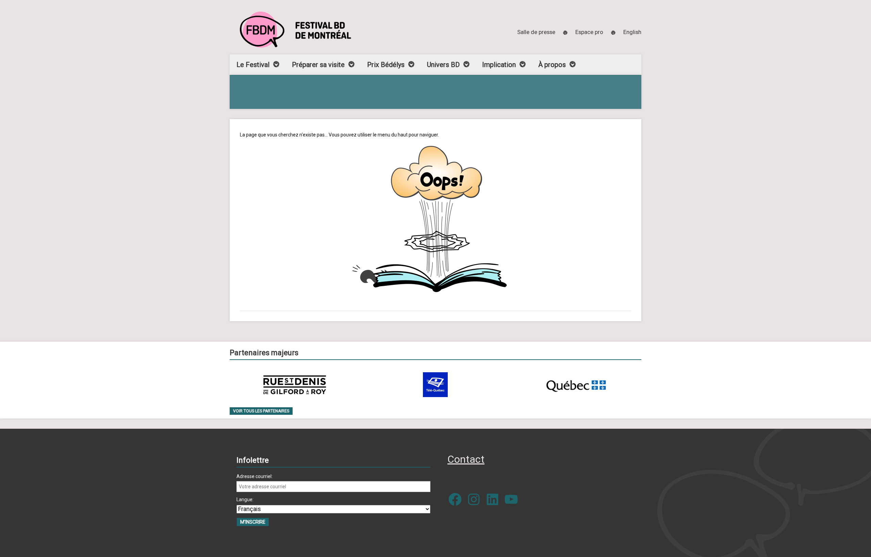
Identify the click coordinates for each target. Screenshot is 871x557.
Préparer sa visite (318, 65)
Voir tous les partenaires (261, 411)
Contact (465, 459)
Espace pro (589, 32)
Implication (499, 65)
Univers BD (443, 65)
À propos (552, 65)
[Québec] (576, 384)
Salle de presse (536, 32)
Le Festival (252, 65)
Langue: (244, 499)
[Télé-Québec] (435, 384)
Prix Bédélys (386, 65)
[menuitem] (632, 32)
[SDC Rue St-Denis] (294, 384)
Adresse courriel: (254, 476)
